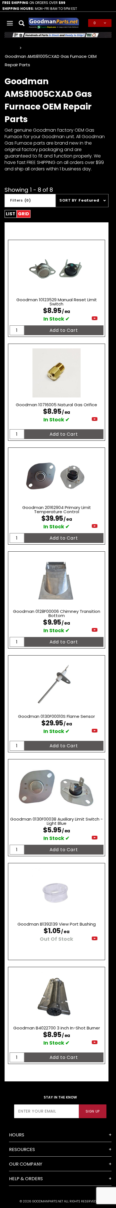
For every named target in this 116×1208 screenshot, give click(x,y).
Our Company (25, 1164)
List (10, 214)
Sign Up (93, 1111)
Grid (23, 214)
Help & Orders (26, 1178)
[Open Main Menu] (10, 23)
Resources (22, 1149)
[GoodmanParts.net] (53, 22)
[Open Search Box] (22, 23)
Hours (16, 1135)
